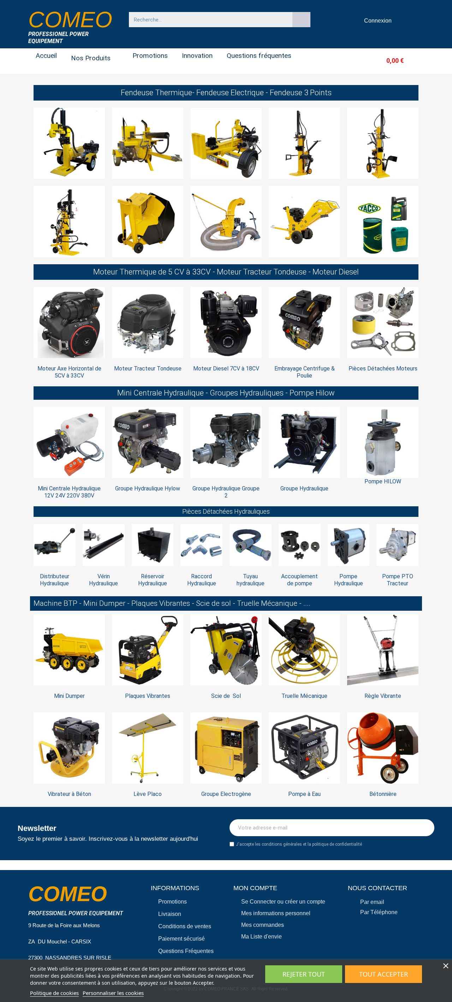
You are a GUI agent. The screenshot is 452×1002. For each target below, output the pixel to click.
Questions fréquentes (259, 56)
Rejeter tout (303, 974)
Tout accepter (383, 974)
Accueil (46, 56)
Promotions (150, 56)
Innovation (197, 56)
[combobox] (207, 19)
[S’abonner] (425, 827)
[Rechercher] (301, 19)
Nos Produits (91, 58)
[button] (383, 60)
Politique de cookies (54, 992)
